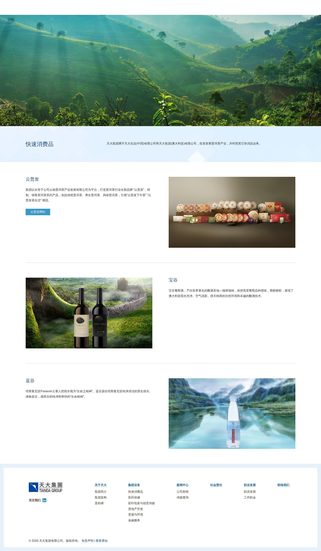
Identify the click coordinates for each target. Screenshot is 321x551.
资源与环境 (135, 514)
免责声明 (87, 540)
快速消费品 (135, 491)
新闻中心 (183, 485)
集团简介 (101, 491)
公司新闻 (183, 491)
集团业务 (134, 485)
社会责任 (216, 485)
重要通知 (102, 540)
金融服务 (134, 520)
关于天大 (101, 485)
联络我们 (283, 485)
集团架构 (101, 497)
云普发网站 (37, 211)
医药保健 (134, 497)
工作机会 (250, 497)
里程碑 (99, 503)
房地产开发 (135, 509)
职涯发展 (250, 491)
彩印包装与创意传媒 (141, 503)
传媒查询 (183, 497)
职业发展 (250, 485)
